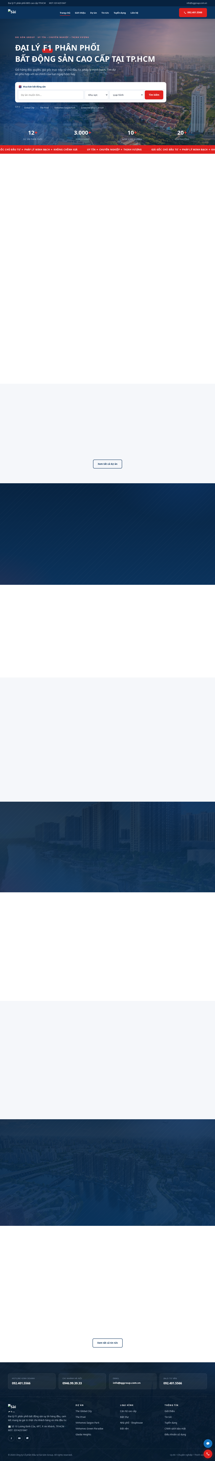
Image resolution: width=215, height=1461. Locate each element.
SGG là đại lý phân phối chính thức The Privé (106, 1322)
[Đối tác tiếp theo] (208, 868)
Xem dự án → (20, 364)
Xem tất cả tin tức (107, 1342)
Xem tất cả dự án (107, 463)
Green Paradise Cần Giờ (92, 107)
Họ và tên (126, 1155)
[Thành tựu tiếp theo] (200, 759)
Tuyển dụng (120, 12)
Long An (127, 446)
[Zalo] (27, 1438)
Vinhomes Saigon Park (64, 107)
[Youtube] (19, 1438)
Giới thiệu (80, 12)
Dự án (93, 12)
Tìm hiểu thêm (21, 256)
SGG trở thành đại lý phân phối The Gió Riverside (38, 1322)
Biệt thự (124, 1417)
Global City (29, 107)
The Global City (84, 1411)
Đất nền (124, 1428)
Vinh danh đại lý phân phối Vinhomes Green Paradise (172, 1322)
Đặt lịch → (153, 361)
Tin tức (105, 12)
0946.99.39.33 (72, 1383)
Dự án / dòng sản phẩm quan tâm (138, 1184)
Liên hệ (134, 12)
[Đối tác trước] (7, 868)
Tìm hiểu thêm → (90, 364)
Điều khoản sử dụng (175, 1434)
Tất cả (67, 446)
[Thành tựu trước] (15, 759)
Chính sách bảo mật (175, 1428)
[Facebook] (11, 1438)
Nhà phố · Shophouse (131, 1422)
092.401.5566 (194, 12)
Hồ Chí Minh (86, 446)
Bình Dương (108, 446)
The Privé (44, 107)
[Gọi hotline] (208, 1454)
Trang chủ (65, 12)
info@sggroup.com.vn (197, 3)
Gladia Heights (83, 1434)
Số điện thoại (128, 1170)
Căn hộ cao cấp (128, 1411)
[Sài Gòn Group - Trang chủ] (13, 12)
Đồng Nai (146, 446)
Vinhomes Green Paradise (89, 1428)
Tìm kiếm (154, 94)
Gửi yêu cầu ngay (162, 1200)
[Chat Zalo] (208, 1443)
